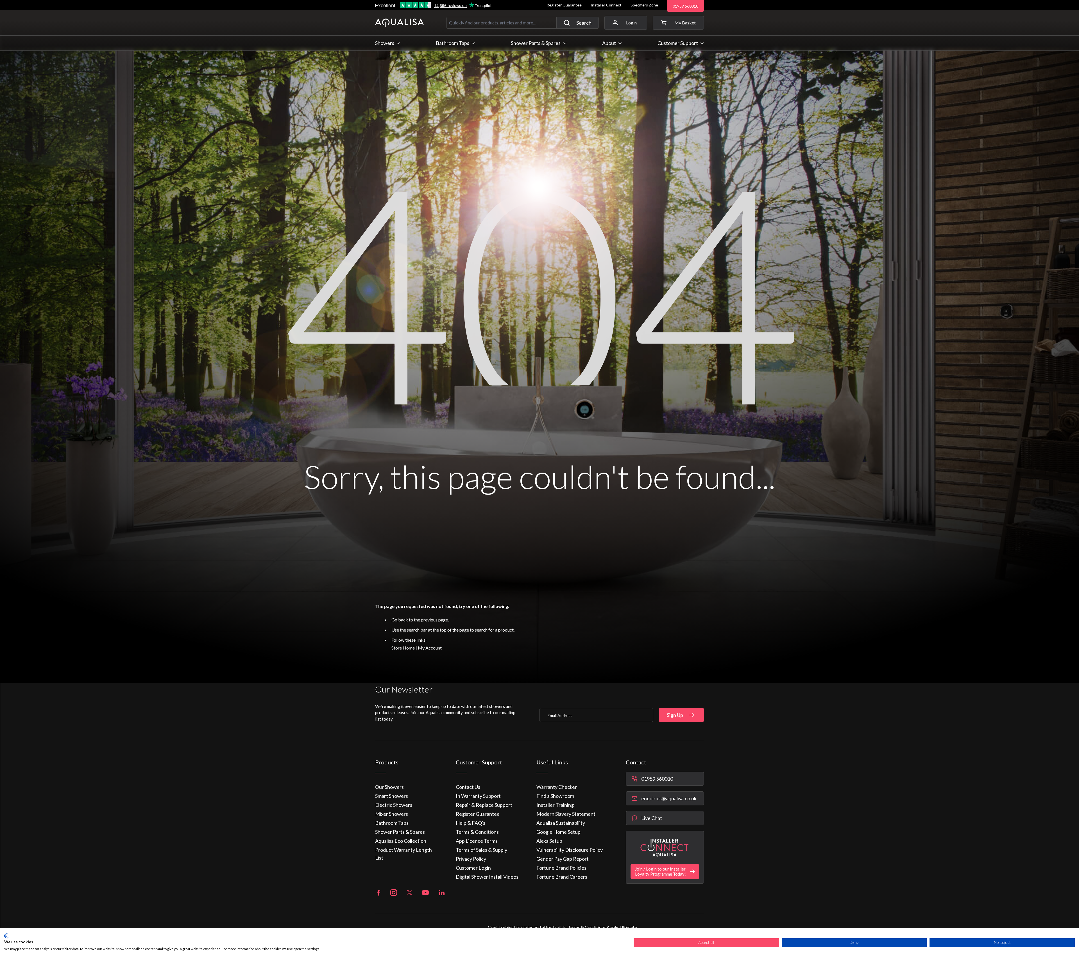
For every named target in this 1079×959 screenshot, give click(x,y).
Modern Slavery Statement (565, 814)
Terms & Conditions (477, 832)
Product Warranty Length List (403, 854)
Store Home (403, 647)
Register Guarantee (564, 5)
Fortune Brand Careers (561, 877)
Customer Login (473, 868)
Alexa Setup (549, 841)
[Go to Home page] (399, 23)
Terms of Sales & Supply (481, 850)
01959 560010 (685, 6)
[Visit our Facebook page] (378, 892)
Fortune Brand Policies (561, 868)
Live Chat (651, 818)
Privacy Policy (471, 859)
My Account (430, 647)
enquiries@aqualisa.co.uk (669, 798)
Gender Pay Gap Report (562, 859)
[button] (678, 23)
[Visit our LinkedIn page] (442, 893)
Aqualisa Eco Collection (400, 841)
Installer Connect (606, 5)
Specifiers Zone (644, 5)
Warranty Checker (556, 787)
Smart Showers (391, 796)
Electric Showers (393, 805)
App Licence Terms (477, 841)
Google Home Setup (558, 832)
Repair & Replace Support (484, 805)
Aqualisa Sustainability (560, 823)
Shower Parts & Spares (400, 832)
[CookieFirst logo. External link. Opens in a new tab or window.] (6, 936)
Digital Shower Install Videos (487, 877)
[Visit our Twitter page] (409, 892)
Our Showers (389, 787)
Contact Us (468, 787)
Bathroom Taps (392, 823)
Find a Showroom (555, 796)
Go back (399, 619)
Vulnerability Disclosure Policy (569, 850)
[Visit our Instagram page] (393, 892)
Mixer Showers (391, 814)
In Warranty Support (478, 796)
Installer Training (555, 805)
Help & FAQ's (470, 823)
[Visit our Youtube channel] (425, 892)
